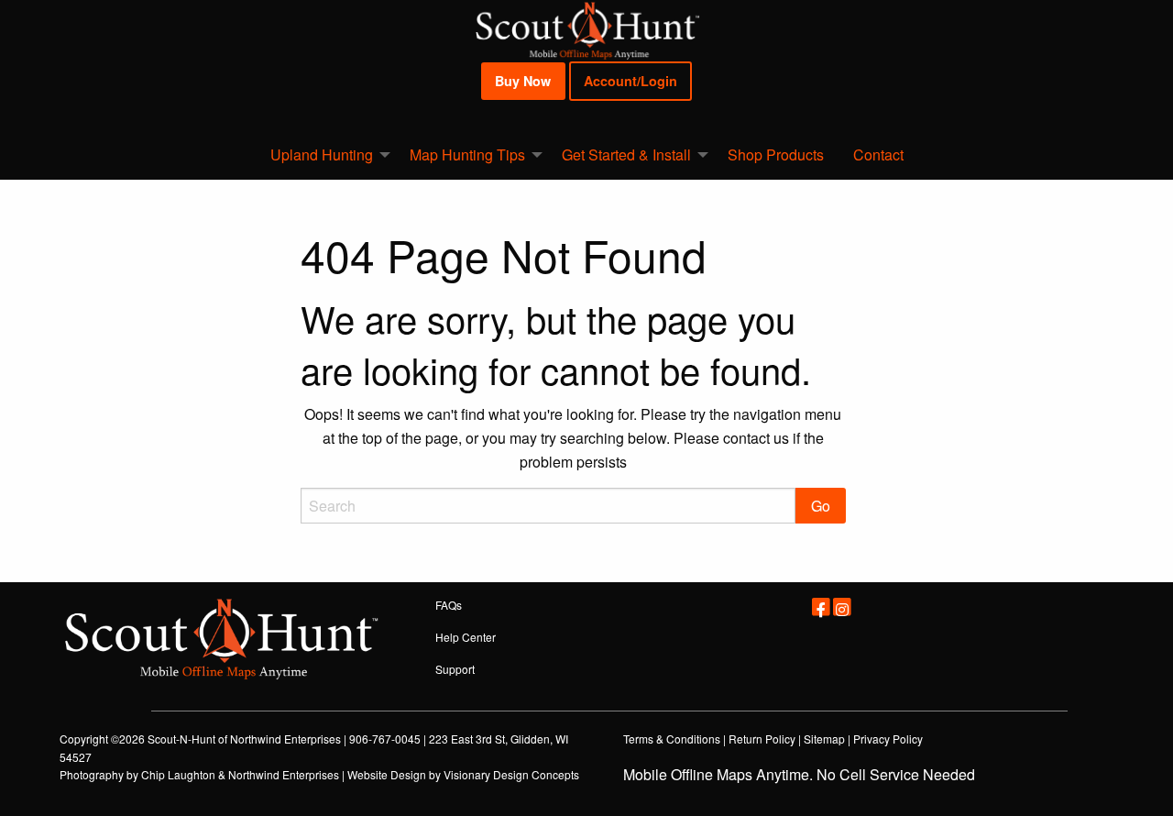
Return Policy (762, 738)
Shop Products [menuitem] (776, 154)
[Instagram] (841, 606)
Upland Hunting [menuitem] (321, 154)
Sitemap (824, 738)
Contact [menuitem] (878, 154)
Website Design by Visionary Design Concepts (463, 774)
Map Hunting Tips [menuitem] (467, 154)
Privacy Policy (888, 738)
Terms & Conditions (671, 738)
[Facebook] (821, 606)
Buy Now (523, 81)
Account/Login (630, 81)
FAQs (448, 604)
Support (455, 669)
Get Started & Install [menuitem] (626, 154)
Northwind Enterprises (285, 738)
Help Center (465, 637)
